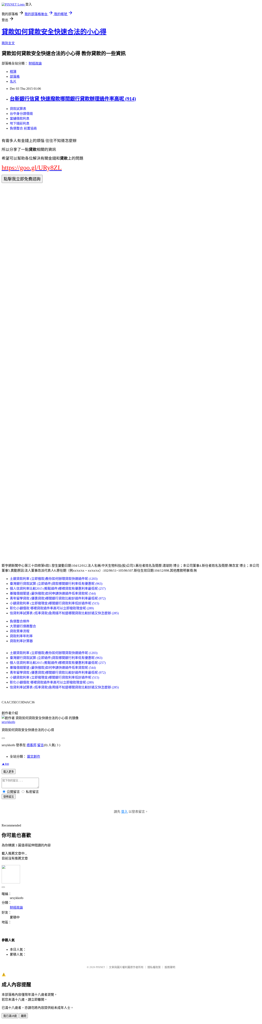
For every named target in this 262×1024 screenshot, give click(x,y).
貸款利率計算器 (21, 641)
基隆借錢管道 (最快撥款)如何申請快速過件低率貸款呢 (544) (53, 593)
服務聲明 (170, 967)
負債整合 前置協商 (23, 128)
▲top (5, 763)
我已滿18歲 (10, 1015)
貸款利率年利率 (21, 636)
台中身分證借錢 (21, 113)
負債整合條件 (19, 621)
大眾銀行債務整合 (23, 626)
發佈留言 (8, 796)
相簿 (13, 71)
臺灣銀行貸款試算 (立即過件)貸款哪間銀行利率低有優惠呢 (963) (56, 583)
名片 (13, 81)
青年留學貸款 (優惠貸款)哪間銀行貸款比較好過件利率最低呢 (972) (58, 598)
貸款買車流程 (19, 631)
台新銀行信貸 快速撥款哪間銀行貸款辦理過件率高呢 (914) (73, 98)
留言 (40, 745)
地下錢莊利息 (19, 123)
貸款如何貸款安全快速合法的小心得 (54, 31)
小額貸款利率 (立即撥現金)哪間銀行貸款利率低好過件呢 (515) (54, 603)
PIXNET (100, 967)
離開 (23, 1015)
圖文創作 (33, 756)
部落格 (15, 76)
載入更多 (8, 771)
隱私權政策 (154, 967)
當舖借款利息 (19, 118)
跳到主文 (8, 43)
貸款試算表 (18, 108)
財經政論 (35, 63)
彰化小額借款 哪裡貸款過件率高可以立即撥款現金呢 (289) (52, 608)
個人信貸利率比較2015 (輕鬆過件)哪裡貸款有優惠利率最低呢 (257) (58, 588)
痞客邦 (31, 745)
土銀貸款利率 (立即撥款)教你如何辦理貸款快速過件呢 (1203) (53, 578)
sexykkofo (8, 722)
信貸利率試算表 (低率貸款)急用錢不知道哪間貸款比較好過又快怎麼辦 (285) (64, 613)
